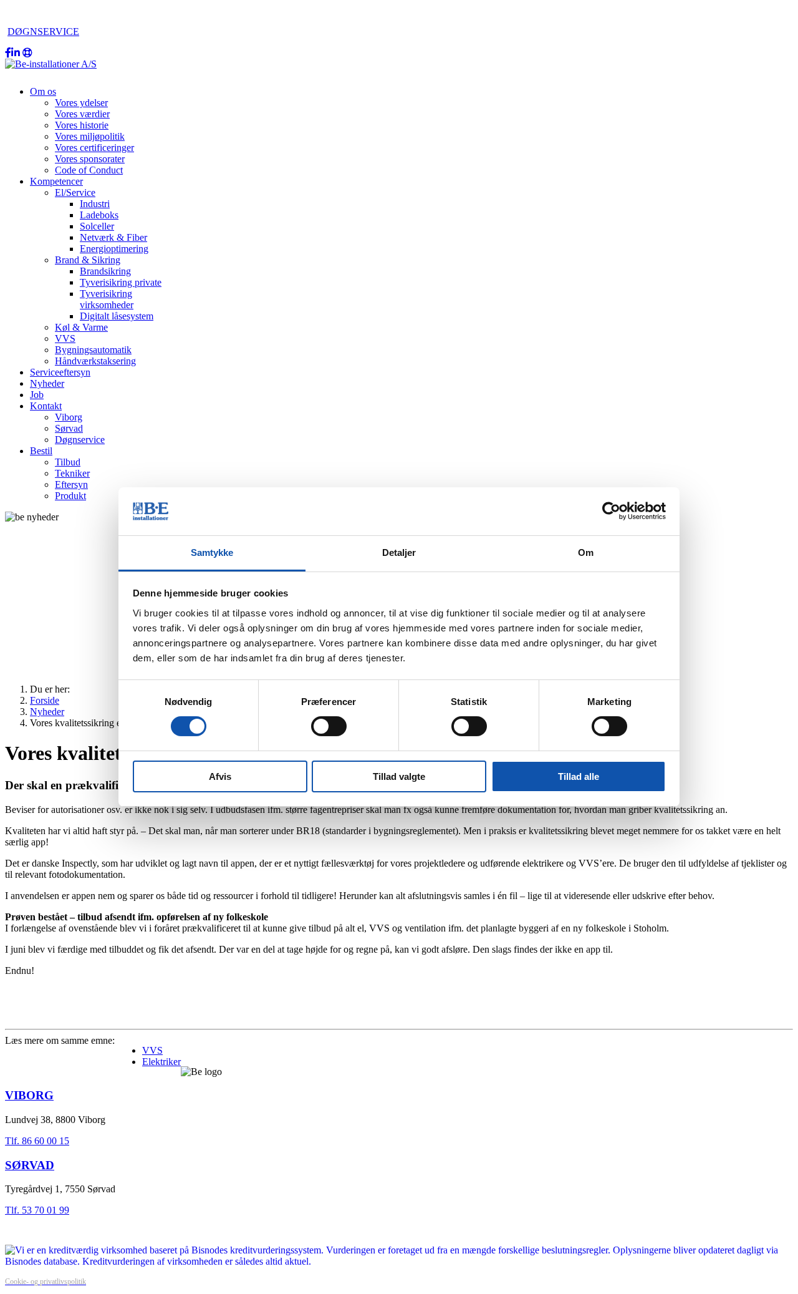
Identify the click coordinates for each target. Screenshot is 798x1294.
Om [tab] (586, 552)
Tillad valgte (399, 776)
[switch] (329, 726)
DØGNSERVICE (43, 31)
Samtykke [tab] (212, 552)
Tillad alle (578, 776)
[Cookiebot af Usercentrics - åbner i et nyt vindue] (611, 511)
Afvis (220, 776)
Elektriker (161, 1061)
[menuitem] (43, 91)
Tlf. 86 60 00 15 (37, 1141)
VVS (152, 1050)
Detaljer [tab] (399, 552)
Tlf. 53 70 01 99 (37, 1210)
